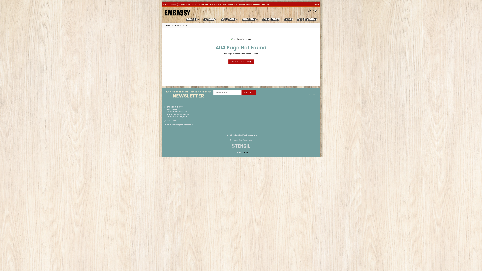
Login (316, 4)
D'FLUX (245, 152)
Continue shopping (240, 62)
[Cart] (313, 11)
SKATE (192, 19)
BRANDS (250, 19)
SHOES (210, 19)
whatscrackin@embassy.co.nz (180, 124)
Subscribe (249, 92)
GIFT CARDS (308, 19)
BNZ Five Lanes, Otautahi (233, 4)
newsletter (188, 95)
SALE (289, 19)
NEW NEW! (272, 19)
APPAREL (229, 19)
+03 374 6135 (170, 4)
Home (168, 25)
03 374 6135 (172, 121)
